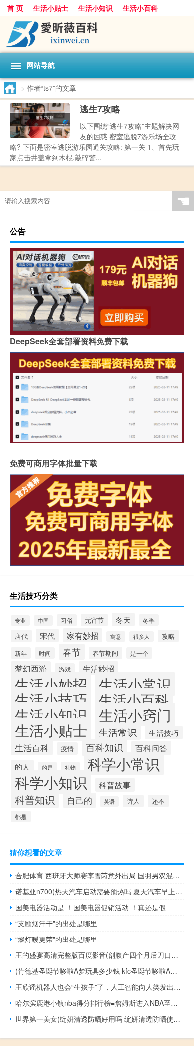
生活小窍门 (135, 714)
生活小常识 (135, 684)
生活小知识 (95, 8)
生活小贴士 (50, 8)
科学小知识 (51, 782)
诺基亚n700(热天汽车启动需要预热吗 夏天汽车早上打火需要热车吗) (99, 891)
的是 (47, 767)
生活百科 (32, 747)
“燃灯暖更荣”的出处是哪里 (56, 939)
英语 (109, 801)
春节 (72, 651)
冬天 (123, 619)
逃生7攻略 (100, 109)
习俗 (67, 620)
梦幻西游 (31, 668)
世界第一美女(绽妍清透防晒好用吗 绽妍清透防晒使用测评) (99, 1019)
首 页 (15, 8)
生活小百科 (140, 8)
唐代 (21, 636)
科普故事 (115, 784)
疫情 (67, 748)
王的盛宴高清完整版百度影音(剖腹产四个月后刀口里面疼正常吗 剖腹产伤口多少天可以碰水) (99, 955)
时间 (45, 653)
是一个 (139, 653)
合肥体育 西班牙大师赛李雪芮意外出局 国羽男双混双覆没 (99, 875)
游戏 (65, 669)
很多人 (141, 636)
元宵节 (94, 620)
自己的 (79, 800)
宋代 (47, 635)
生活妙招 (98, 668)
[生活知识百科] (97, 34)
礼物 (70, 767)
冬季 (149, 620)
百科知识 (104, 747)
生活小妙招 (51, 684)
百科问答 (151, 747)
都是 (21, 816)
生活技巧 (164, 732)
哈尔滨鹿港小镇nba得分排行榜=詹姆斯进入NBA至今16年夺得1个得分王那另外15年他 (99, 1003)
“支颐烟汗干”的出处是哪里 (56, 923)
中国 (43, 620)
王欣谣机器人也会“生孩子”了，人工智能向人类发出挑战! (99, 987)
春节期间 (105, 653)
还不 (158, 801)
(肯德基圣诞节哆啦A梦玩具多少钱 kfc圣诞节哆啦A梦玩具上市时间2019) (99, 971)
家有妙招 (82, 635)
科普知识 (35, 800)
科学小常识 (124, 763)
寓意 (115, 636)
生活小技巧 (51, 699)
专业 (20, 620)
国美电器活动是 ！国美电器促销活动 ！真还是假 (90, 907)
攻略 (168, 636)
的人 (22, 766)
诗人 (133, 801)
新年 (21, 653)
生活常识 (118, 731)
